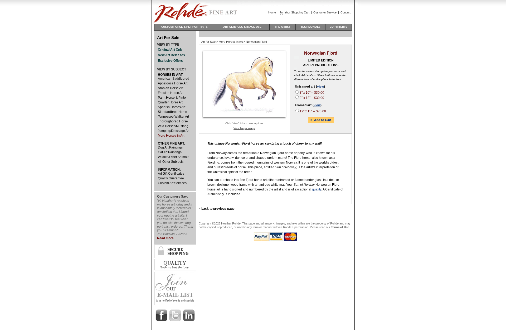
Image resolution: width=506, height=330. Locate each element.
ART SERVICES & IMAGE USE (242, 26)
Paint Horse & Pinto (172, 97)
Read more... (166, 238)
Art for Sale (208, 41)
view (320, 86)
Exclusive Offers (170, 61)
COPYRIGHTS (338, 26)
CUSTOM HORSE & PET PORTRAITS (184, 26)
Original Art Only (170, 49)
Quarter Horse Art (170, 102)
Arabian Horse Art (170, 88)
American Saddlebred (173, 78)
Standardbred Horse (172, 112)
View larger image (244, 128)
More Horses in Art (171, 135)
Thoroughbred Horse (173, 121)
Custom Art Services (172, 183)
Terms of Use (340, 227)
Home (272, 12)
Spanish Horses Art (171, 107)
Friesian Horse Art (170, 93)
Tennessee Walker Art (173, 116)
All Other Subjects (170, 162)
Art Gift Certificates (171, 173)
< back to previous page (217, 209)
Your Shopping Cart (297, 12)
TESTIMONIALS (310, 26)
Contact (345, 12)
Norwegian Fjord (256, 41)
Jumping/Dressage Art (173, 131)
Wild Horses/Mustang (173, 126)
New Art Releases (171, 55)
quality (316, 189)
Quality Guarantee (171, 178)
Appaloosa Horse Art (172, 83)
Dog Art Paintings (170, 147)
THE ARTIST (282, 26)
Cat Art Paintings (170, 152)
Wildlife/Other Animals (173, 157)
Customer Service (325, 12)
